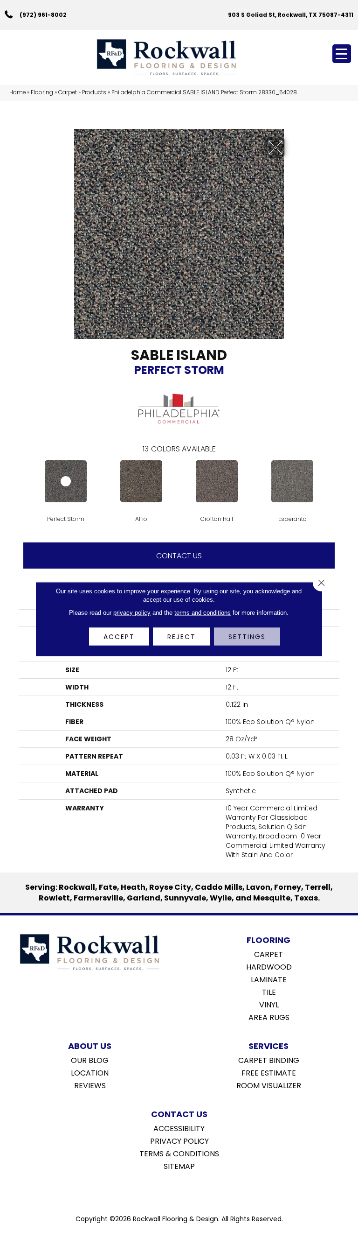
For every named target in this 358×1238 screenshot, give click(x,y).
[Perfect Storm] (65, 481)
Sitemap (179, 1165)
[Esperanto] (292, 481)
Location (90, 1072)
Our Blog (90, 1059)
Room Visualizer (268, 1085)
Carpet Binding (268, 1059)
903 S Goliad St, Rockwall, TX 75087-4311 (290, 15)
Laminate (269, 979)
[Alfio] (141, 481)
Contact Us (179, 555)
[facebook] (169, 1190)
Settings (247, 636)
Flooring (42, 92)
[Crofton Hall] (217, 481)
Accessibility (179, 1127)
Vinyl (269, 1004)
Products (94, 92)
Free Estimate (268, 1072)
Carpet (67, 92)
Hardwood (269, 966)
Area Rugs (268, 1016)
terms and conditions (202, 612)
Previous (23, 480)
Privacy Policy (179, 1140)
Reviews (90, 1085)
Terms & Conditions (179, 1153)
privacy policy (132, 612)
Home (17, 92)
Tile (269, 991)
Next (335, 480)
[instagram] (186, 1190)
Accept (119, 636)
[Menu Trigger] (341, 53)
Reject (181, 636)
